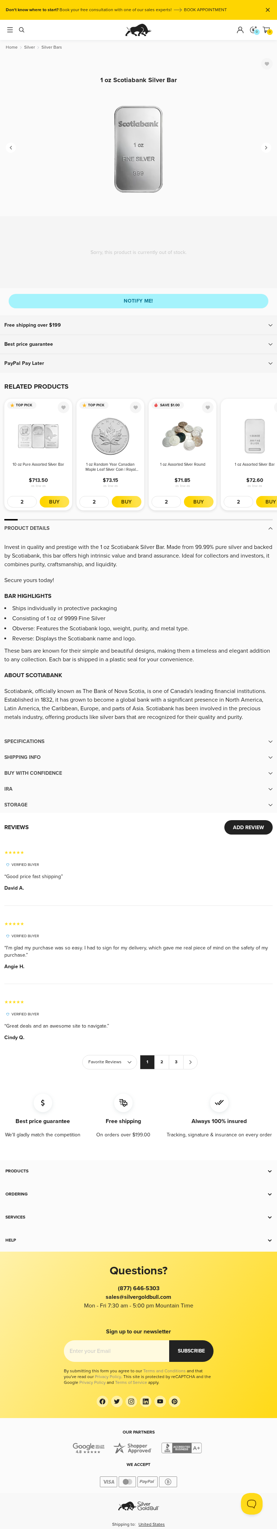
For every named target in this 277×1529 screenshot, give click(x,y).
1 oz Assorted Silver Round (182, 464)
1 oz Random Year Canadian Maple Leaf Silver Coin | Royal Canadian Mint (110, 467)
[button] (138, 325)
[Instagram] (131, 1401)
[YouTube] (160, 1401)
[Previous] (11, 148)
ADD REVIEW (248, 827)
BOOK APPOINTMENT (205, 10)
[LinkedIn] (145, 1401)
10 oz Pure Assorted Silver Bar (38, 464)
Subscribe (191, 1351)
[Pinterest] (174, 1401)
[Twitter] (117, 1401)
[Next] (266, 148)
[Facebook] (102, 1401)
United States (151, 1524)
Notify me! (138, 301)
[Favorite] (267, 64)
